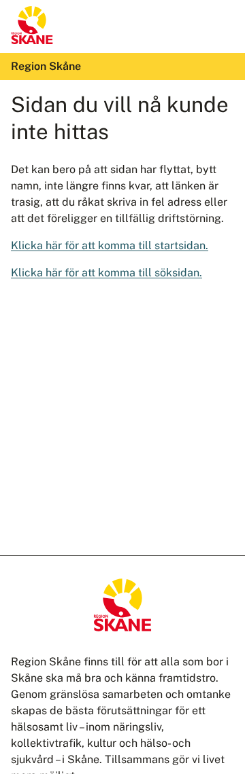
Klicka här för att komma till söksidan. (106, 272)
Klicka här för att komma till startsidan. (109, 245)
